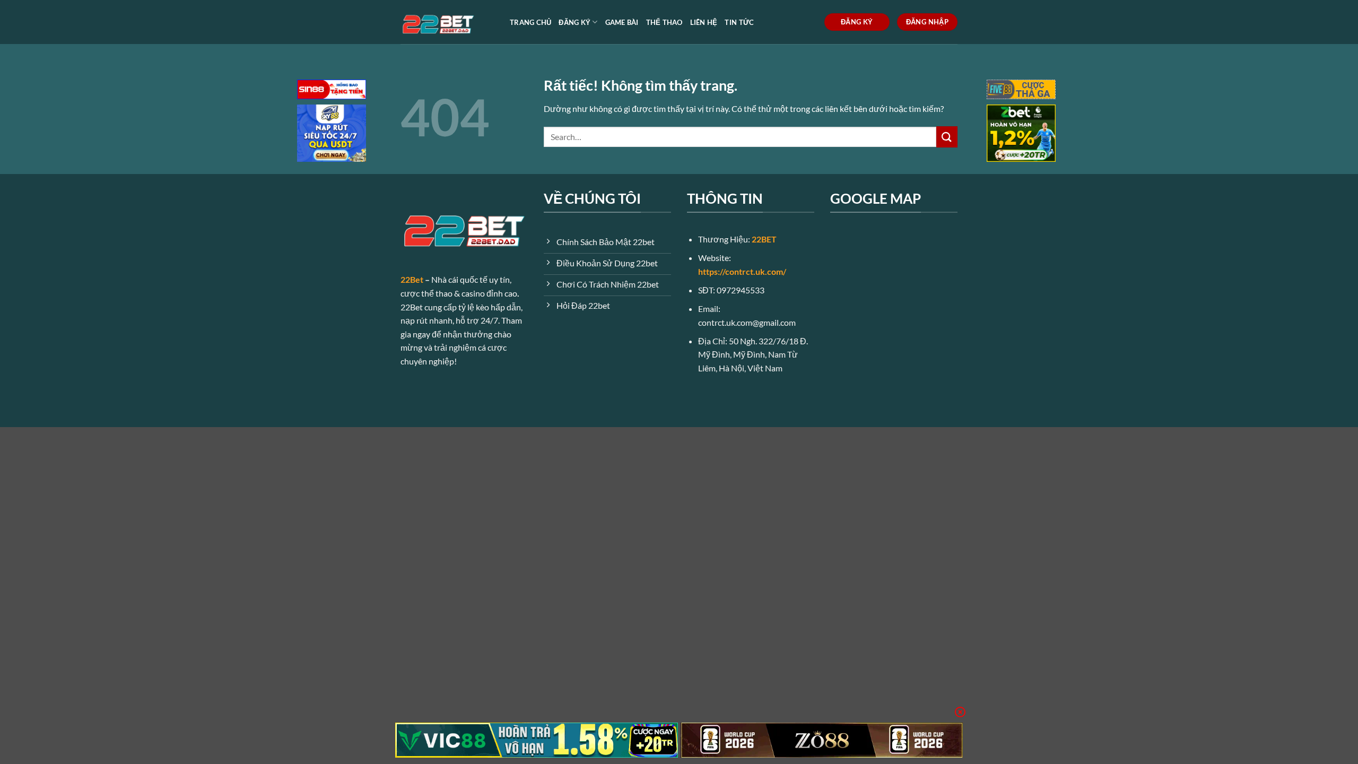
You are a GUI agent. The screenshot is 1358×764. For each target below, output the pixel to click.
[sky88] (331, 134)
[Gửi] (946, 136)
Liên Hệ (704, 22)
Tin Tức (739, 22)
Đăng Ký (574, 22)
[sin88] (331, 90)
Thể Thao (664, 22)
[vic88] (536, 740)
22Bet (412, 279)
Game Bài (622, 22)
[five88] (1021, 90)
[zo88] (822, 740)
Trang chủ (530, 22)
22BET (764, 239)
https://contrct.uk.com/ (742, 271)
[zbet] (1021, 134)
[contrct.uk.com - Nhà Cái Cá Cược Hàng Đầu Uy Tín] (447, 22)
